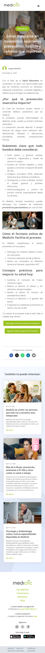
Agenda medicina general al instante (22, 331)
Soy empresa (23, 589)
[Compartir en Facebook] (11, 355)
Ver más (10, 430)
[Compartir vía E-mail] (34, 355)
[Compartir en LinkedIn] (28, 355)
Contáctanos (23, 593)
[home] (11, 4)
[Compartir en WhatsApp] (22, 355)
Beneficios (22, 597)
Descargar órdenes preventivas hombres (22, 323)
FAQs (22, 600)
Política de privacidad (31, 649)
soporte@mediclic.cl (28, 609)
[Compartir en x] (17, 355)
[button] (38, 5)
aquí (35, 616)
